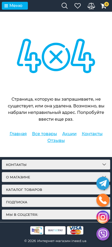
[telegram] (102, 183)
